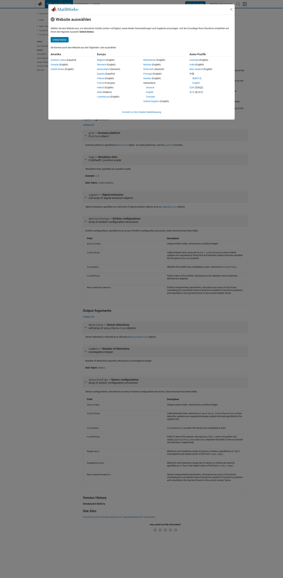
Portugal (147, 73)
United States (57, 69)
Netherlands (149, 60)
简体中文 (197, 78)
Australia (194, 60)
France (100, 83)
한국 (191, 92)
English (149, 92)
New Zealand (196, 69)
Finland (100, 78)
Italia (99, 92)
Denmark (101, 64)
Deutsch (150, 87)
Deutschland (103, 69)
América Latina (58, 60)
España (101, 73)
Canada (55, 64)
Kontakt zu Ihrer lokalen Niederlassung (141, 112)
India (192, 64)
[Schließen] (231, 9)
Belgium (101, 60)
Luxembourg (103, 96)
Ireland (100, 87)
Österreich (148, 69)
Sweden (147, 78)
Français (150, 96)
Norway (147, 64)
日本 (191, 87)
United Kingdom (151, 101)
